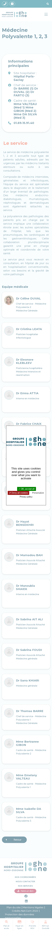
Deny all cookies (19, 493)
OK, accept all (27, 489)
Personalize (38, 493)
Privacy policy (26, 497)
